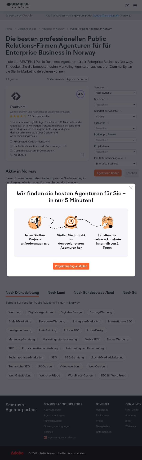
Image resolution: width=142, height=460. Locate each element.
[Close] (131, 188)
